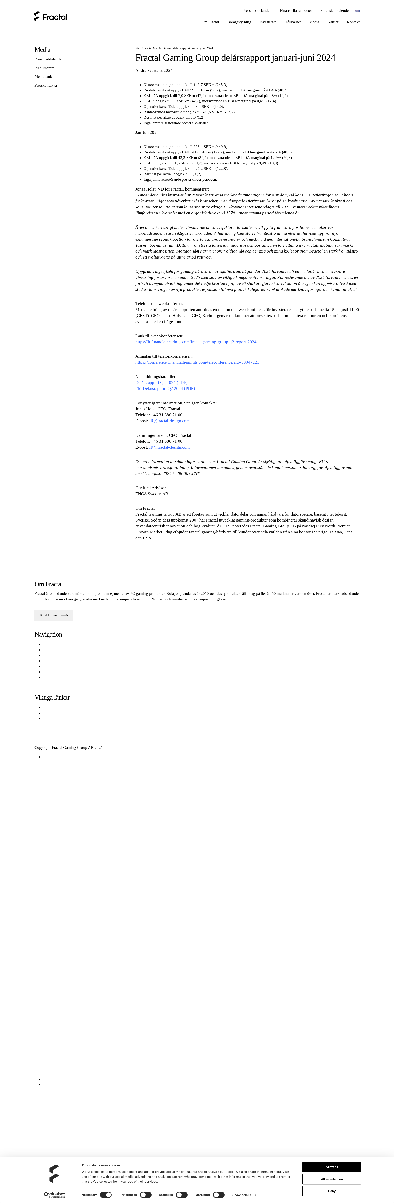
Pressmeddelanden (48, 59)
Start (138, 48)
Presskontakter (45, 85)
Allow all (332, 1167)
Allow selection (332, 1179)
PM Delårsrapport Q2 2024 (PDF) (165, 388)
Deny (332, 1191)
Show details (241, 1195)
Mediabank (43, 76)
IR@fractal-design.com (169, 420)
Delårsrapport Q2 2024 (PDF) (161, 382)
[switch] (146, 1195)
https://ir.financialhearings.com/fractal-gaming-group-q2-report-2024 (196, 342)
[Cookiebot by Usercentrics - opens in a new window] (54, 1195)
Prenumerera (44, 68)
